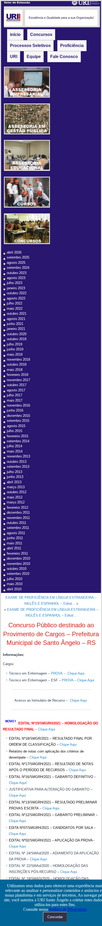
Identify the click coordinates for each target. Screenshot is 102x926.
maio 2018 (14, 370)
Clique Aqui (46, 729)
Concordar (55, 917)
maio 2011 (14, 543)
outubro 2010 (16, 569)
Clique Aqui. (78, 700)
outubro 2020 (16, 334)
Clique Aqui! (18, 783)
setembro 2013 (18, 467)
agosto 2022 (16, 298)
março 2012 (16, 502)
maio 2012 (14, 497)
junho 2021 (15, 324)
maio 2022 (14, 309)
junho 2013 (15, 477)
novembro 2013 (18, 456)
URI (13, 56)
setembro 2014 (18, 441)
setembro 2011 (18, 528)
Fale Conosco (64, 56)
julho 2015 (14, 431)
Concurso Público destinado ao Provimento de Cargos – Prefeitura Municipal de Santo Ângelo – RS (51, 634)
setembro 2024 (18, 268)
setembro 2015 (18, 421)
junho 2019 (15, 349)
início (15, 34)
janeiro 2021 (16, 329)
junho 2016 (15, 410)
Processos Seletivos (30, 45)
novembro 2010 (18, 564)
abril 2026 (14, 252)
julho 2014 (14, 446)
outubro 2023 (16, 273)
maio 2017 (14, 400)
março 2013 (16, 487)
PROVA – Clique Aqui (67, 673)
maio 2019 (14, 354)
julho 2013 (14, 472)
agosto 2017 (16, 390)
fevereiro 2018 (17, 375)
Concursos (41, 34)
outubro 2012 (16, 492)
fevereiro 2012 (17, 507)
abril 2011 (14, 548)
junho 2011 (15, 538)
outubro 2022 (16, 293)
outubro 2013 (16, 462)
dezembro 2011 (18, 512)
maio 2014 (14, 451)
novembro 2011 (18, 518)
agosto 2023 (16, 278)
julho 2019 (14, 344)
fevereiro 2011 (17, 553)
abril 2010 (14, 589)
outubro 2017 (16, 385)
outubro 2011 (16, 523)
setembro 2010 (18, 574)
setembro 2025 (18, 257)
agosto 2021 (16, 319)
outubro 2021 (16, 313)
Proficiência (72, 45)
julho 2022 (14, 303)
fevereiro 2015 (17, 436)
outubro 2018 (16, 364)
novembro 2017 (18, 380)
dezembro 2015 (18, 416)
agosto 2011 (16, 533)
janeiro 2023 (16, 288)
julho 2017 (14, 395)
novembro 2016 (18, 405)
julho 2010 (14, 579)
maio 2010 (14, 584)
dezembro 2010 (18, 558)
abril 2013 (14, 482)
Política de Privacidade (68, 909)
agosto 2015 (16, 426)
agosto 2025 (16, 263)
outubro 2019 (16, 339)
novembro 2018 (18, 359)
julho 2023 (14, 283)
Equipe (34, 56)
